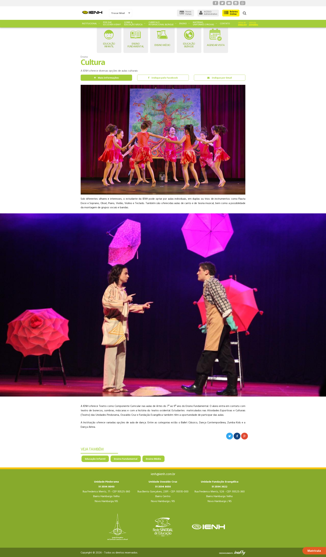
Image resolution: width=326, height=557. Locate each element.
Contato (225, 23)
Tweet (229, 436)
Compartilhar (237, 436)
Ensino (183, 23)
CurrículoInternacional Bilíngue (161, 23)
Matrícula (314, 551)
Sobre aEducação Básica (133, 23)
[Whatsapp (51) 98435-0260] (242, 3)
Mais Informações (108, 77)
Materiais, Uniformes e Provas (203, 23)
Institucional (89, 23)
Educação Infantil (95, 458)
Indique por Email (222, 77)
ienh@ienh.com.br (163, 474)
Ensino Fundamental (125, 458)
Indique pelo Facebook (164, 77)
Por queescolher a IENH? (112, 23)
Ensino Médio (153, 458)
